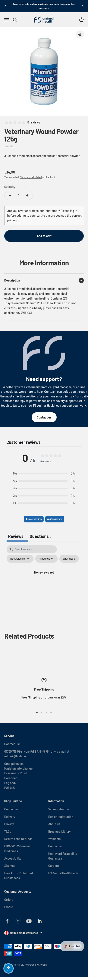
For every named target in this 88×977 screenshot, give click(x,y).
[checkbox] (69, 559)
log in (73, 211)
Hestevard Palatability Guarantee (62, 856)
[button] (44, 473)
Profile (8, 907)
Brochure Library (59, 831)
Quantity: (10, 187)
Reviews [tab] (17, 536)
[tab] (40, 537)
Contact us (44, 417)
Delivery (9, 817)
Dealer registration (60, 817)
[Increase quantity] (27, 195)
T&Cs (7, 831)
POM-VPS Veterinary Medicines (17, 848)
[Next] (83, 6)
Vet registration (58, 809)
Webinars (54, 839)
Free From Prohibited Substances (18, 875)
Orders (8, 899)
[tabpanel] (44, 582)
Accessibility (12, 858)
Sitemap (9, 865)
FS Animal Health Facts (63, 873)
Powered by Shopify (36, 964)
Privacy (9, 824)
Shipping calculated (31, 177)
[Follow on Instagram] (18, 921)
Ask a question (34, 518)
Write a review (54, 518)
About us (54, 824)
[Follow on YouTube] (29, 921)
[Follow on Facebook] (7, 921)
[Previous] (5, 6)
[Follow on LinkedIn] (40, 921)
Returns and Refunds (18, 839)
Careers (53, 865)
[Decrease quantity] (9, 195)
